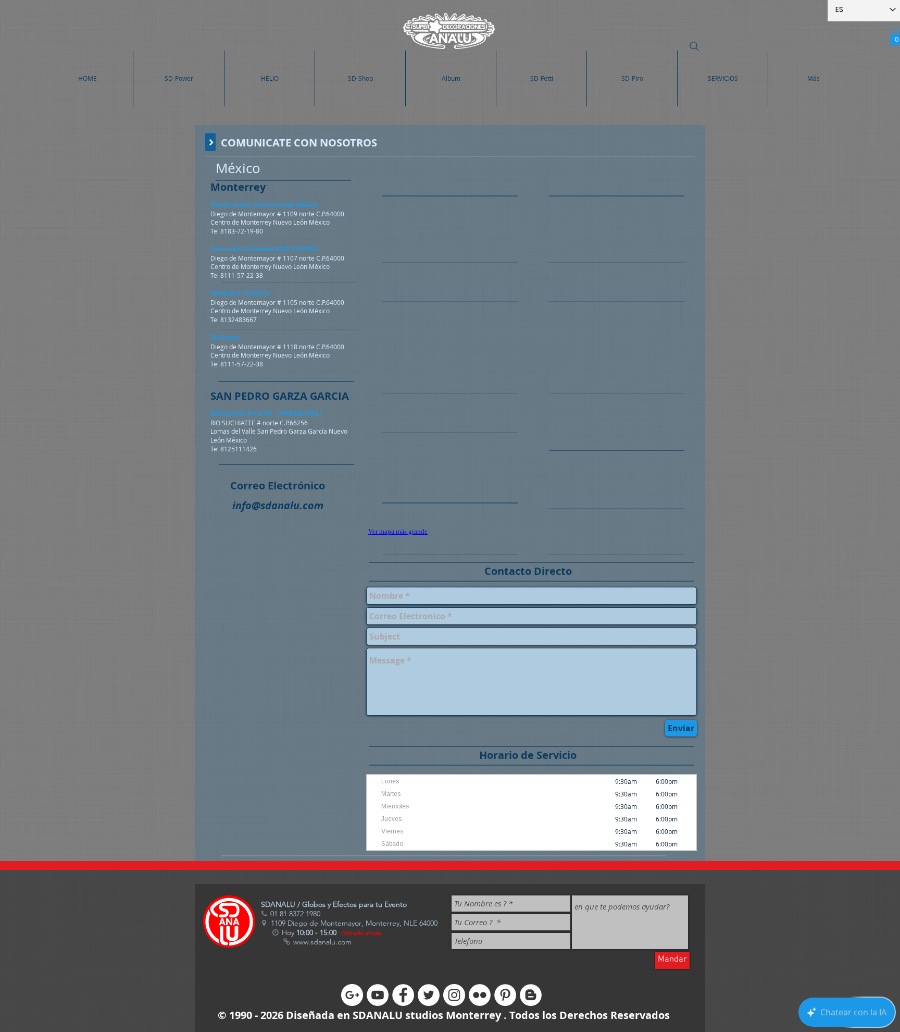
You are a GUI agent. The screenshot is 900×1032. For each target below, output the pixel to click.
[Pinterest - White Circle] (505, 995)
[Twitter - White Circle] (429, 995)
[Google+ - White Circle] (352, 995)
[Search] (694, 46)
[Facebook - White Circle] (403, 995)
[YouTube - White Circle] (378, 995)
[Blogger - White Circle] (531, 995)
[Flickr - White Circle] (480, 995)
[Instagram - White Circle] (454, 995)
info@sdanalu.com (277, 505)
